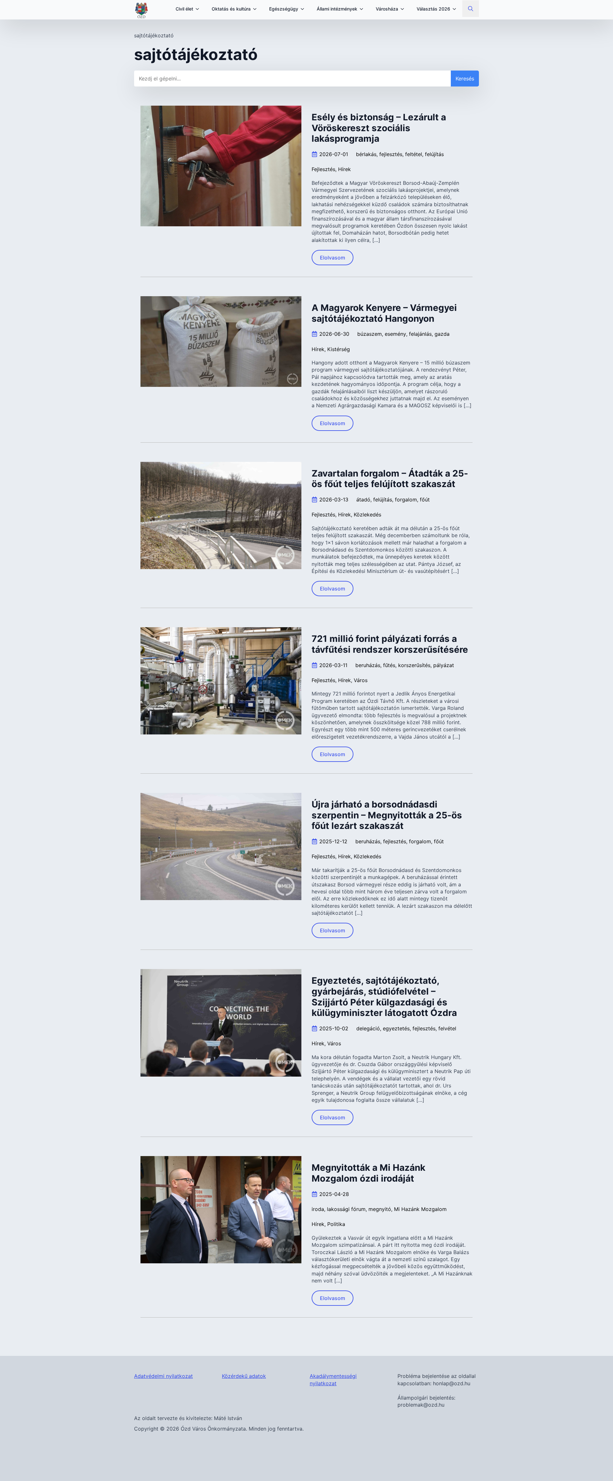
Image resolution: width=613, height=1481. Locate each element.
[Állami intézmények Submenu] (363, 9)
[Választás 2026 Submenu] (456, 9)
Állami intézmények (337, 8)
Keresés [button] (465, 78)
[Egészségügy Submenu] (304, 9)
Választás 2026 (433, 8)
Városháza (387, 8)
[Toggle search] (470, 8)
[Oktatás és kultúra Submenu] (257, 9)
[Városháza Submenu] (404, 9)
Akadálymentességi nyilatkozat (333, 1379)
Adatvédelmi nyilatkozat (163, 1376)
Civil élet (184, 8)
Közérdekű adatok (244, 1376)
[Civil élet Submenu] (199, 9)
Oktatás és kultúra (231, 8)
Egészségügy (283, 8)
